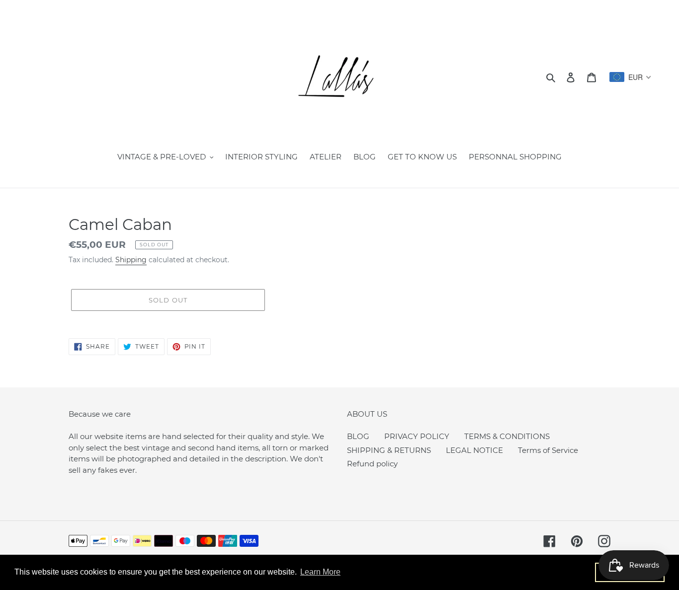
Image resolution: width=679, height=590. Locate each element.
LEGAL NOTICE (474, 450)
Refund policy (372, 463)
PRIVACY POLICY (416, 436)
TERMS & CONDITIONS (507, 436)
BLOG (358, 436)
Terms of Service (548, 450)
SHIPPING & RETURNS (389, 450)
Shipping (131, 259)
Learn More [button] (320, 572)
